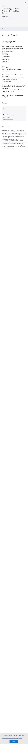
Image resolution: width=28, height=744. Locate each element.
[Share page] (3, 22)
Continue (13, 741)
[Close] (25, 735)
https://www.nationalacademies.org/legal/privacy (12, 738)
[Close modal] (25, 3)
